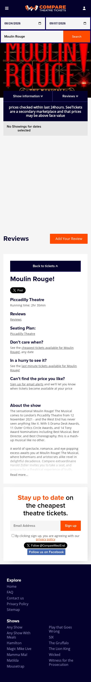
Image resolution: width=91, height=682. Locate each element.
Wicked (54, 654)
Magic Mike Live (19, 648)
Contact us (15, 598)
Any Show (14, 627)
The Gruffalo (59, 643)
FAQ (10, 592)
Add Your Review (68, 238)
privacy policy (45, 539)
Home (12, 586)
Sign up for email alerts (26, 384)
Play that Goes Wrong (60, 629)
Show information (27, 96)
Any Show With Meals (18, 635)
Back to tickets (44, 266)
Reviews (16, 319)
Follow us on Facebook (46, 552)
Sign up (70, 526)
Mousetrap (15, 666)
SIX (51, 637)
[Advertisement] (45, 181)
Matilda (13, 660)
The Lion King (59, 648)
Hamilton (14, 643)
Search (76, 36)
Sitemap (13, 609)
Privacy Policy (17, 604)
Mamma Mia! (17, 654)
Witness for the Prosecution (61, 662)
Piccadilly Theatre (22, 334)
